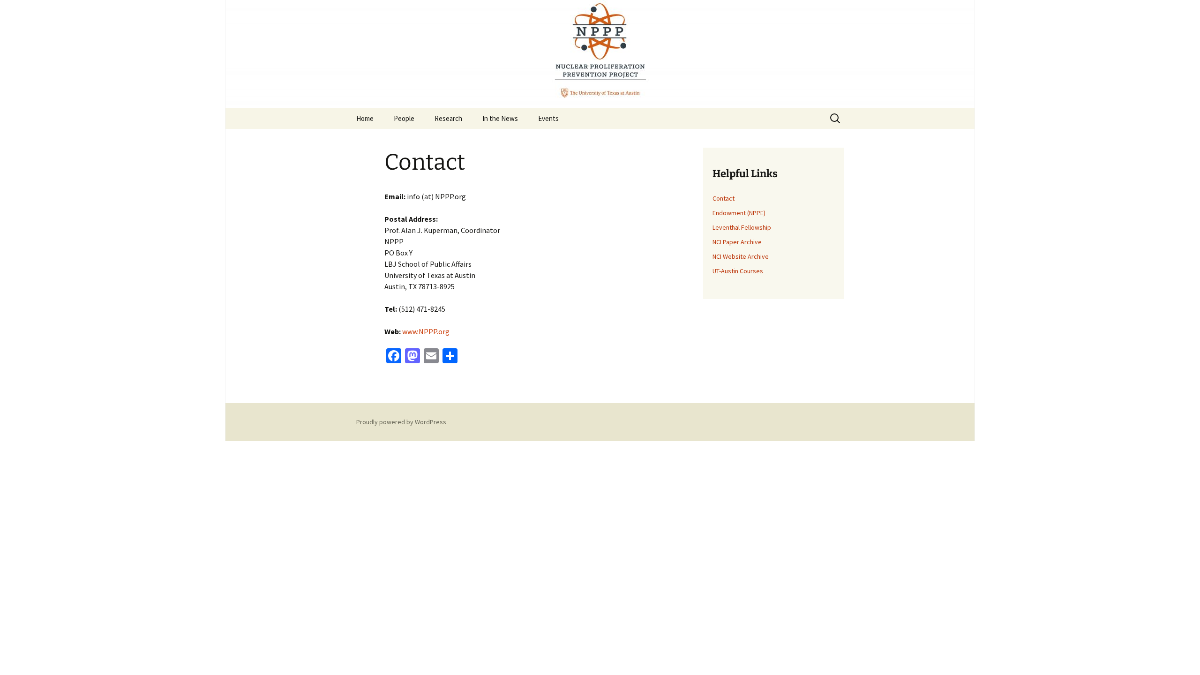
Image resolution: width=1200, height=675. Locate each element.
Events (548, 118)
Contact (723, 198)
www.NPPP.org (426, 331)
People (404, 118)
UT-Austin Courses (737, 271)
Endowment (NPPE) (738, 213)
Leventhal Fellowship (741, 227)
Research (448, 118)
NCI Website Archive (740, 256)
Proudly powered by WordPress (401, 422)
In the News (500, 118)
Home (365, 118)
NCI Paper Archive (737, 242)
